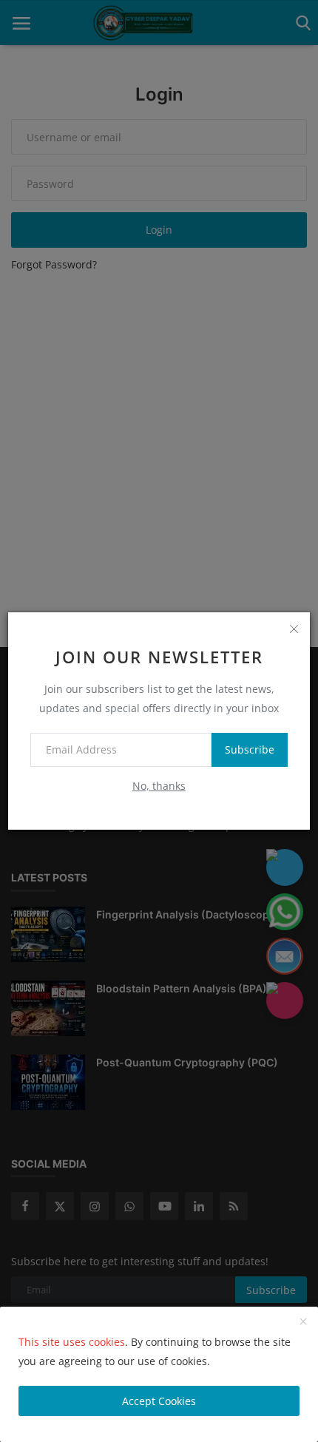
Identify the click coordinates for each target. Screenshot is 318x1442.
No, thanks (159, 786)
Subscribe (249, 749)
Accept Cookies (159, 1401)
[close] (293, 628)
